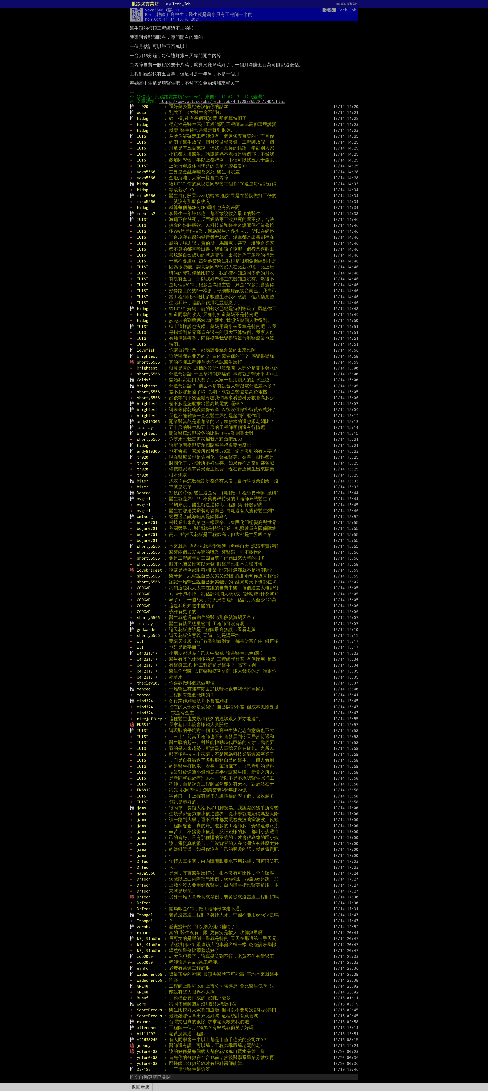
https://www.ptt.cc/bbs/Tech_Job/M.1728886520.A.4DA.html (222, 101)
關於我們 (352, 3)
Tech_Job (178, 3)
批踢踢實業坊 (145, 3)
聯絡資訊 (341, 3)
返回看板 (141, 1087)
